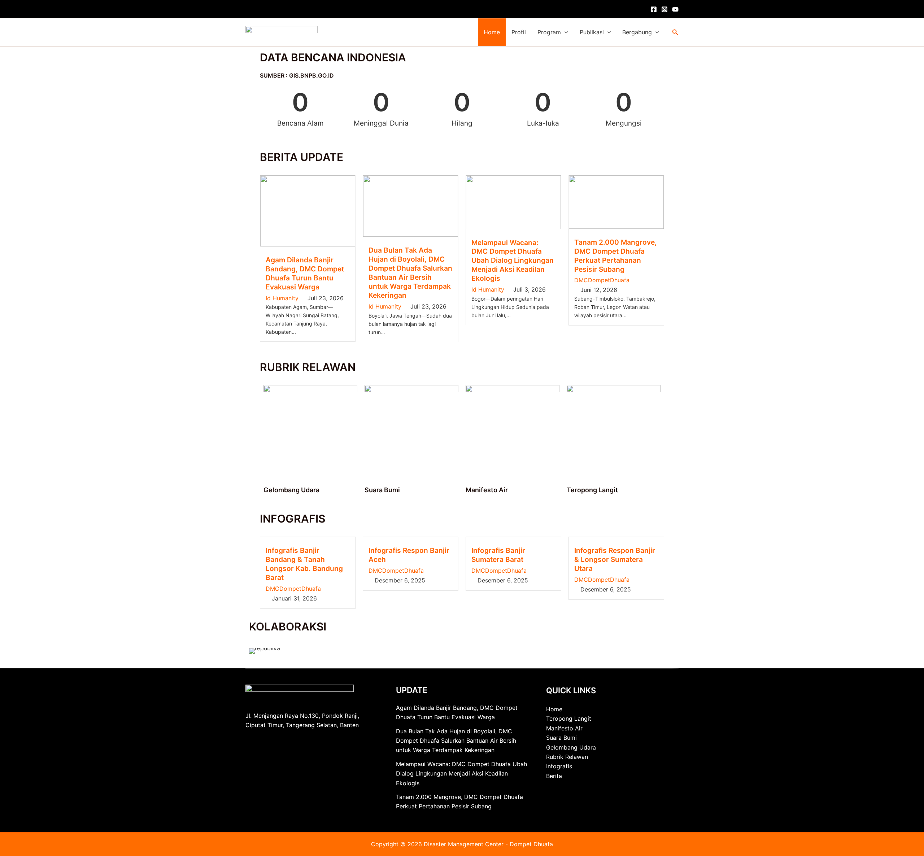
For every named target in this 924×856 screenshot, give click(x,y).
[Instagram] (664, 9)
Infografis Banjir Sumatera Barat (498, 555)
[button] (564, 32)
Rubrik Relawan (567, 756)
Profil (518, 32)
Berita (554, 775)
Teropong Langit (592, 490)
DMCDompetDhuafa (601, 280)
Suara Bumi (382, 490)
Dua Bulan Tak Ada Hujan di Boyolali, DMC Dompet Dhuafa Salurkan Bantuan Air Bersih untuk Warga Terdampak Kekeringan (410, 273)
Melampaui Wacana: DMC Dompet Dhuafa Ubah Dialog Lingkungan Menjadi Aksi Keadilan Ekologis (512, 260)
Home (492, 32)
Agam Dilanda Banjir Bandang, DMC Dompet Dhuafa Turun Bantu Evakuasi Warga (305, 273)
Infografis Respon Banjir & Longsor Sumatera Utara (614, 559)
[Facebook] (653, 9)
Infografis (559, 766)
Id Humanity (282, 298)
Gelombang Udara (291, 490)
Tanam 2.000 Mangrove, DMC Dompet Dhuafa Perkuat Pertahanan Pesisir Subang (615, 256)
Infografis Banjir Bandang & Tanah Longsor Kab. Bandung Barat (304, 564)
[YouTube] (675, 9)
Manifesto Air (487, 490)
